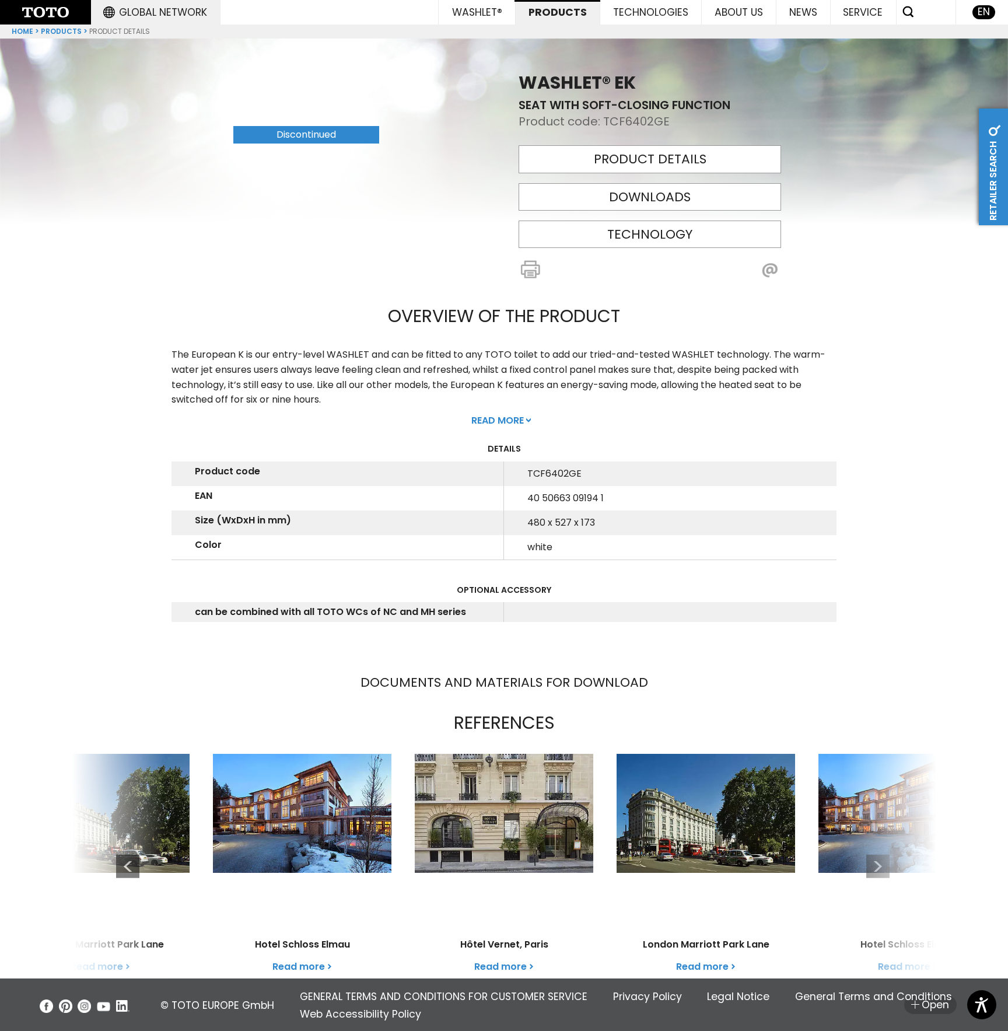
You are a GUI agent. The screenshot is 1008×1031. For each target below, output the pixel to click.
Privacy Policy (647, 997)
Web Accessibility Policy (360, 1014)
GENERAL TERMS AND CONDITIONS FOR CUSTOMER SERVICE (443, 997)
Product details (650, 159)
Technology (649, 234)
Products (61, 31)
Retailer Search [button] (993, 180)
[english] (45, 12)
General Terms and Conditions (873, 997)
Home (22, 31)
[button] (155, 12)
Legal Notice (738, 997)
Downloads (650, 197)
